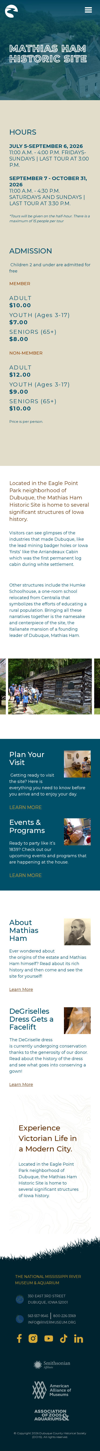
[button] (50, 686)
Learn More (25, 807)
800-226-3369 (64, 1316)
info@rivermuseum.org (52, 1322)
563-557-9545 (38, 1316)
